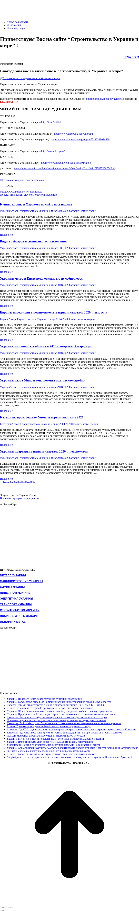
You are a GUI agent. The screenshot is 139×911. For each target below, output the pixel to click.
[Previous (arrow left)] (1, 910)
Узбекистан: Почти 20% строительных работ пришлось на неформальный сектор (54, 744)
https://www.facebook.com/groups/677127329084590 (81, 139)
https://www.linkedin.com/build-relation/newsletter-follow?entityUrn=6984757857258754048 (64, 168)
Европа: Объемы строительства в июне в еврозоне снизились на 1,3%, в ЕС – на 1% (55, 704)
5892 (32, 481)
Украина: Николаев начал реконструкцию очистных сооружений (44, 698)
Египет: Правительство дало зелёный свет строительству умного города (49, 726)
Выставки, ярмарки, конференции (19, 498)
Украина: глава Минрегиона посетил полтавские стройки (42, 380)
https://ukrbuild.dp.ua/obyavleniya (104, 98)
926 (25, 481)
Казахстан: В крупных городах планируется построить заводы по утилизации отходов (57, 717)
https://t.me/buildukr (52, 122)
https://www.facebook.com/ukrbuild (73, 133)
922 (9, 481)
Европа (4, 319)
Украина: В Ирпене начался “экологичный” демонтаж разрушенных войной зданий (55, 738)
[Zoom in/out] (11, 907)
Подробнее (6, 234)
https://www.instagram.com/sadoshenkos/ (22, 180)
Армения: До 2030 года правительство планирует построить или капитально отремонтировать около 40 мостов (71, 729)
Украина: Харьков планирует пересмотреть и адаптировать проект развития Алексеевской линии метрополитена (72, 747)
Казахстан (6, 424)
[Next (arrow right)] (4, 910)
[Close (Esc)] (1, 907)
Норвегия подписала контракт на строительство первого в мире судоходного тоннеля (56, 720)
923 (13, 481)
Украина (5, 210)
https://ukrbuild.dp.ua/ (53, 151)
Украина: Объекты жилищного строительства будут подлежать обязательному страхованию (60, 711)
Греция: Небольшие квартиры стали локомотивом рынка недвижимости (49, 750)
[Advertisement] (61, 7)
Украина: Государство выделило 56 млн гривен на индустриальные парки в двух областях (59, 701)
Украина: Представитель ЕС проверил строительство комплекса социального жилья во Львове (62, 714)
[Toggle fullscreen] (8, 907)
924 (17, 481)
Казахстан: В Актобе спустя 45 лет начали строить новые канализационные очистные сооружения (64, 723)
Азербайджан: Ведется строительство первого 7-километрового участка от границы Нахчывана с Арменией (69, 757)
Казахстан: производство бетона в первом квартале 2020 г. (43, 417)
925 (21, 481)
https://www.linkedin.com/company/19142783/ (66, 162)
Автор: (33, 210)
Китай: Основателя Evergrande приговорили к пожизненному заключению (50, 708)
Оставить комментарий (82, 210)
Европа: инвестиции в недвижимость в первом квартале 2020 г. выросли (53, 312)
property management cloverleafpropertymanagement (28, 194)
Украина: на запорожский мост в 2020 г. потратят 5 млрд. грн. (46, 346)
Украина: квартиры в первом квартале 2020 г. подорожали (44, 451)
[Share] (4, 907)
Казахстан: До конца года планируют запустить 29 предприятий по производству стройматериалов (64, 732)
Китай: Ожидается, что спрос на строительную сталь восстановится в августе (52, 754)
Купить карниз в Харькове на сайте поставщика (36, 204)
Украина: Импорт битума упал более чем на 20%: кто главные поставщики (50, 741)
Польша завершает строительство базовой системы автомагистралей (46, 735)
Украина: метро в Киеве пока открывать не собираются (41, 278)
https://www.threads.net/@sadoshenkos (21, 191)
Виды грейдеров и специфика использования (33, 241)
